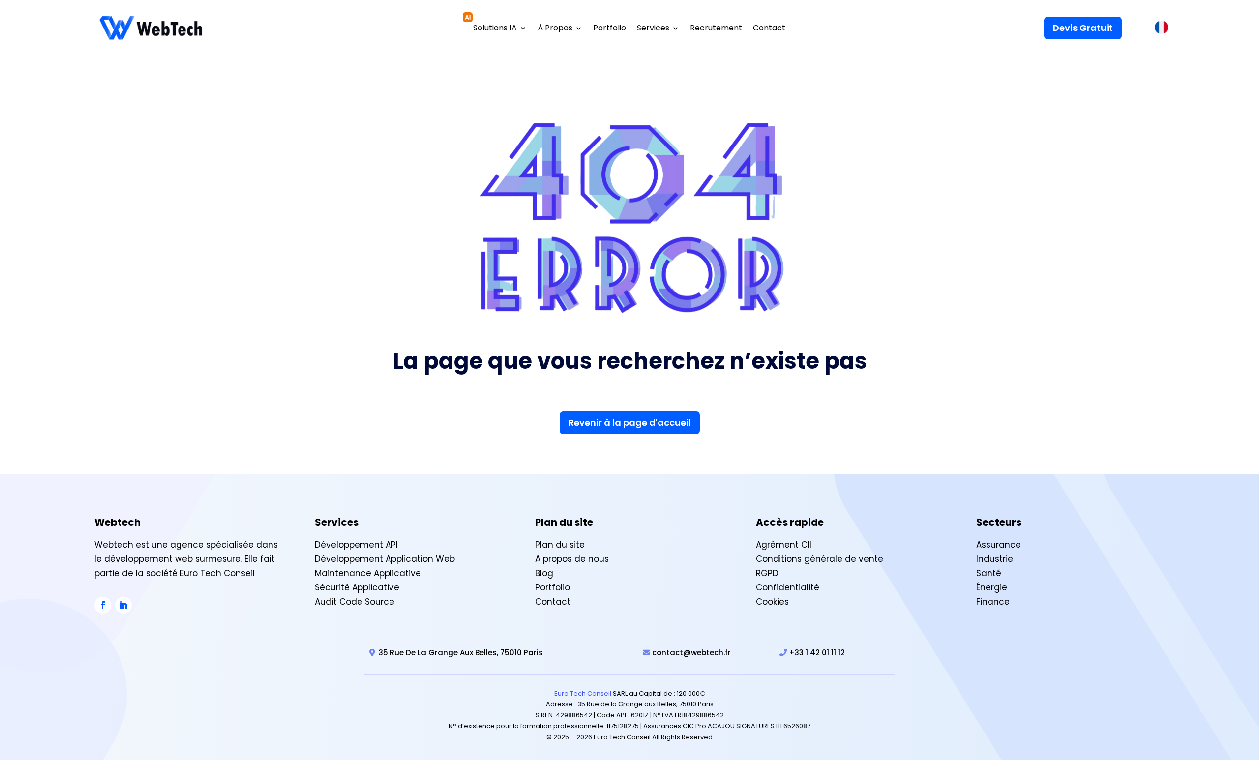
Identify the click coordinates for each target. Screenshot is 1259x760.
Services (653, 29)
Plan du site (560, 545)
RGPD (767, 573)
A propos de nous (572, 559)
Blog (544, 573)
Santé (988, 573)
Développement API (356, 545)
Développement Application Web (385, 559)
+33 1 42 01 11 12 (817, 652)
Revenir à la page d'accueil (630, 422)
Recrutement (716, 29)
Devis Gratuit (1083, 28)
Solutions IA (495, 29)
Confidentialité (787, 587)
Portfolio (609, 29)
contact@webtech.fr (691, 652)
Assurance (998, 545)
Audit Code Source (354, 602)
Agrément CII (783, 545)
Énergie (991, 587)
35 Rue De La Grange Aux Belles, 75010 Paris (461, 652)
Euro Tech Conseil (582, 693)
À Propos (555, 29)
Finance (993, 602)
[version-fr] (1161, 29)
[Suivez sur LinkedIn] (123, 605)
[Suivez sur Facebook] (102, 605)
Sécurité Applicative (357, 587)
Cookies (772, 602)
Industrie (994, 559)
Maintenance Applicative (368, 573)
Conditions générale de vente (819, 559)
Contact (769, 29)
